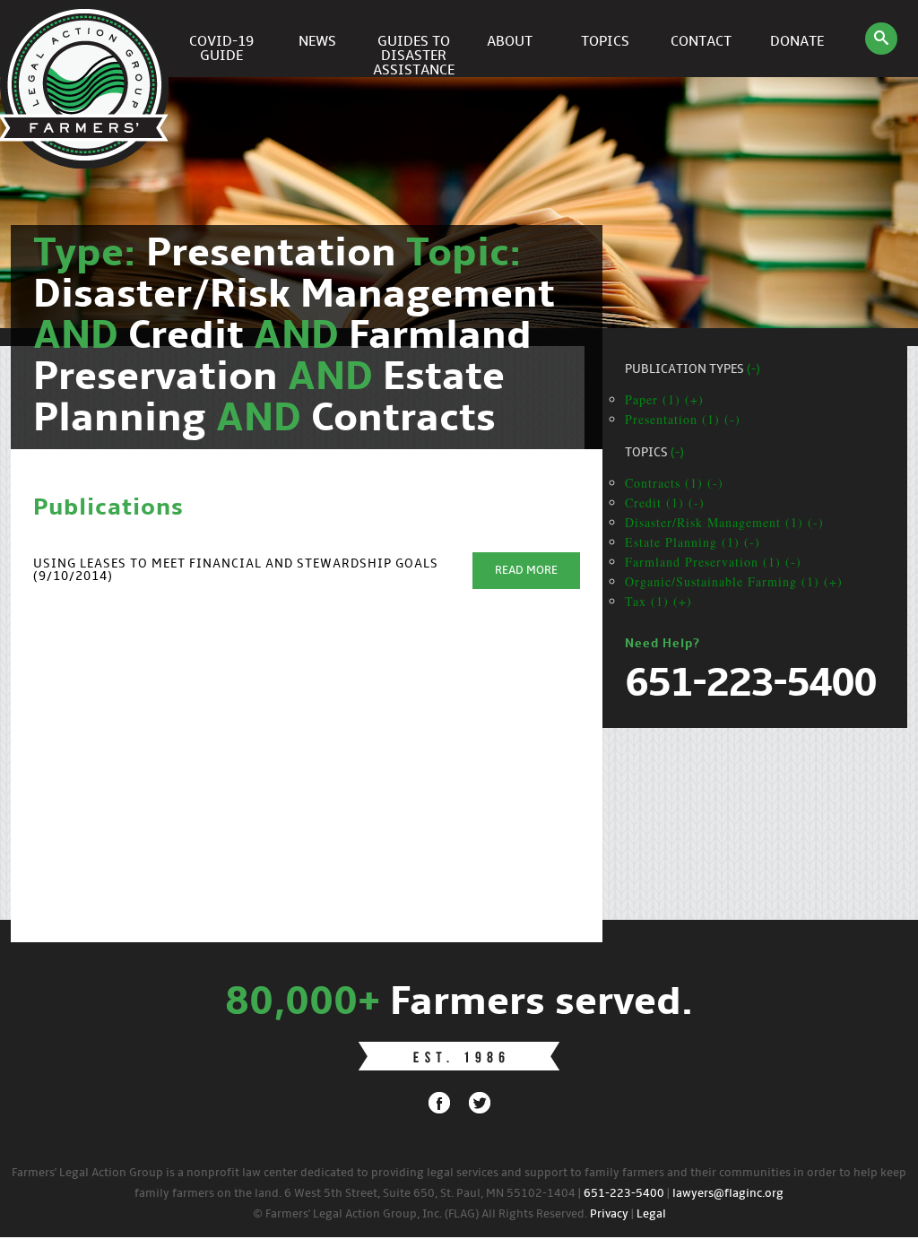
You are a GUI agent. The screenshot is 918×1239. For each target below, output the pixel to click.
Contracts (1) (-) (674, 482)
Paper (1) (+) (664, 399)
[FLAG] (87, 38)
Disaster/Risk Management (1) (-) (724, 522)
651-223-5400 (624, 1194)
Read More (526, 570)
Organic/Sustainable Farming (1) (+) (734, 581)
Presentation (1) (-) (682, 419)
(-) (753, 370)
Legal (651, 1214)
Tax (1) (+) (658, 601)
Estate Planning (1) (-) (692, 541)
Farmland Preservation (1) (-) (713, 561)
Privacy (609, 1214)
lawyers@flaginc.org (728, 1194)
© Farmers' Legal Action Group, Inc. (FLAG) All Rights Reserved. (420, 1214)
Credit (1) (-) (665, 502)
